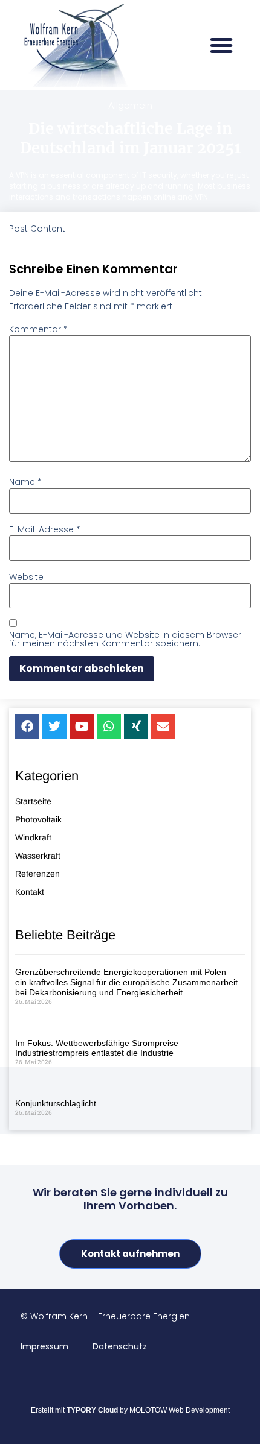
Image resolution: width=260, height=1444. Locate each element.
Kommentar (38, 329)
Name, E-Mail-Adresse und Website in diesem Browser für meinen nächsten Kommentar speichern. (125, 639)
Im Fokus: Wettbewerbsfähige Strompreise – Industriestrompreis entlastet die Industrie (100, 1048)
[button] (221, 45)
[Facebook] (27, 726)
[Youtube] (82, 726)
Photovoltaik (38, 819)
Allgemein (130, 105)
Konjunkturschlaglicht (55, 1103)
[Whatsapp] (109, 726)
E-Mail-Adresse (44, 529)
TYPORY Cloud (92, 1410)
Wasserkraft (37, 855)
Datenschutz (120, 1346)
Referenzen (37, 873)
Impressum (44, 1346)
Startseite (33, 801)
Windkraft (33, 837)
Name (25, 482)
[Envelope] (163, 726)
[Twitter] (54, 726)
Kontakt (29, 892)
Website (26, 577)
